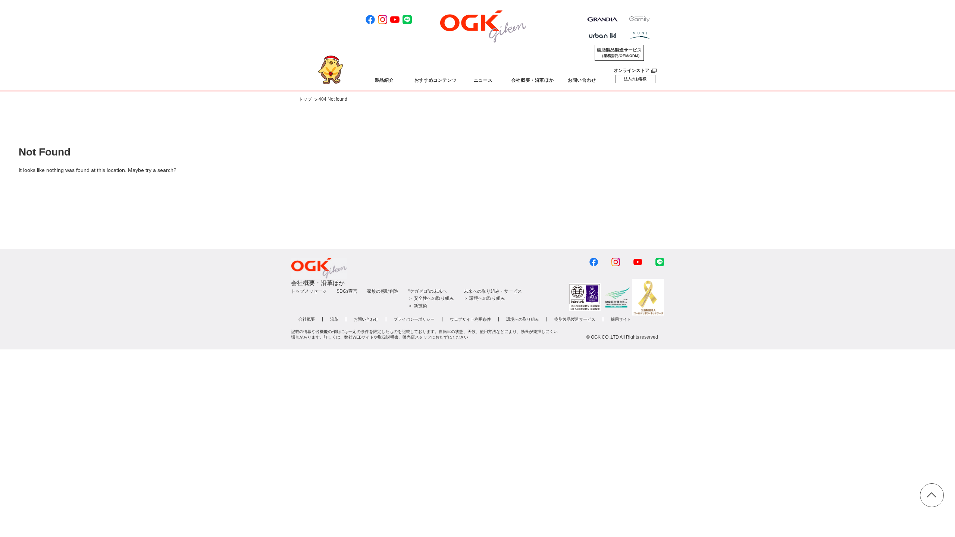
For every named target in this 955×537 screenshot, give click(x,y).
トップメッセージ (309, 291)
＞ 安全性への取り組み (431, 298)
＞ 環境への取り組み (484, 298)
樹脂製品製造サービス (619, 52)
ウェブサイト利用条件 (470, 319)
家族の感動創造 (382, 291)
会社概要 (306, 319)
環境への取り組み (522, 319)
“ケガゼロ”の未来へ (427, 291)
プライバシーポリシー (414, 319)
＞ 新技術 (417, 305)
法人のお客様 (635, 79)
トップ (305, 99)
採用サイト (621, 319)
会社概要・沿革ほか (318, 283)
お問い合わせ (366, 319)
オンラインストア (631, 70)
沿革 (334, 319)
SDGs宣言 (346, 291)
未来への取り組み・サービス (493, 291)
